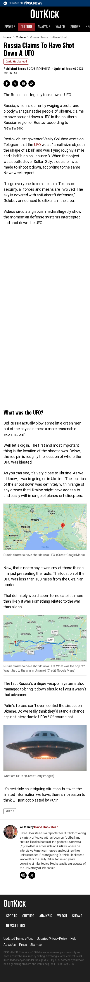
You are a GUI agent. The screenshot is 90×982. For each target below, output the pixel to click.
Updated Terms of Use (18, 938)
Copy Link (31, 83)
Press (23, 944)
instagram (23, 875)
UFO (37, 144)
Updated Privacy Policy (52, 938)
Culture (26, 26)
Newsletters (15, 925)
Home (7, 37)
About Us (9, 944)
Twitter (15, 83)
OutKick (45, 13)
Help (73, 938)
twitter (31, 875)
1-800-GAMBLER (64, 964)
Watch (60, 26)
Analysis (44, 26)
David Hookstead (16, 61)
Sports (9, 26)
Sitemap (36, 944)
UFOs (10, 811)
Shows (75, 26)
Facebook (6, 83)
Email (23, 83)
